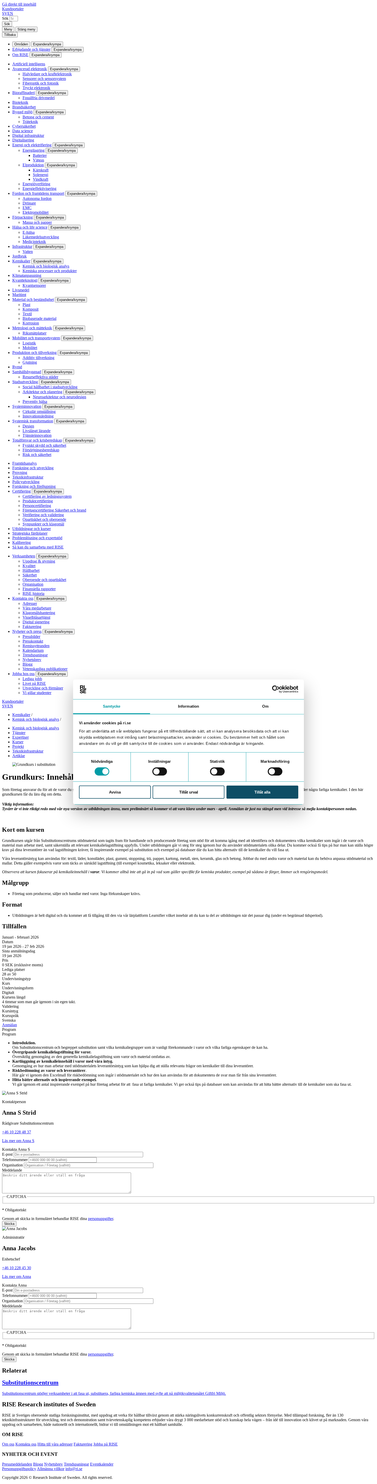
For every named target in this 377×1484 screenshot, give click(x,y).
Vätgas (38, 160)
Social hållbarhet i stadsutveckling (50, 387)
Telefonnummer (15, 1159)
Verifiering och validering (43, 515)
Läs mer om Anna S (18, 1141)
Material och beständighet (33, 299)
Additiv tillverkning (38, 357)
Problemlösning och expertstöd (37, 538)
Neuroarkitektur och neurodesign (59, 397)
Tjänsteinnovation (37, 435)
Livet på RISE (34, 683)
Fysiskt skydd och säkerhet (44, 445)
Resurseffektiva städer (40, 377)
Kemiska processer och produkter (50, 271)
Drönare (29, 203)
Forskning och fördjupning (34, 486)
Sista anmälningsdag (18, 951)
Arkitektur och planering (42, 392)
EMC (27, 208)
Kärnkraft (40, 170)
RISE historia (33, 593)
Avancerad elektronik (29, 69)
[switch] (159, 771)
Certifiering (21, 491)
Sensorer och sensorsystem (44, 78)
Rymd (17, 367)
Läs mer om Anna (16, 1276)
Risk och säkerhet (37, 454)
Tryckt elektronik (36, 88)
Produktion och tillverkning (34, 352)
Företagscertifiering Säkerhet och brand (54, 510)
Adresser (30, 603)
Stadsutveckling (25, 382)
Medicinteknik (34, 241)
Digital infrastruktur (28, 135)
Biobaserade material (39, 318)
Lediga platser (13, 969)
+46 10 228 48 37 (16, 1132)
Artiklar (18, 756)
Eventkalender (101, 1464)
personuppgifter (100, 1218)
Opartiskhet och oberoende (44, 519)
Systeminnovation (26, 406)
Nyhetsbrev (32, 659)
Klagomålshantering (39, 613)
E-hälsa (29, 232)
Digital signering (36, 622)
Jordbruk (19, 256)
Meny (8, 29)
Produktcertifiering (38, 501)
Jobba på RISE (105, 1444)
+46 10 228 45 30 (16, 1268)
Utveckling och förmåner (43, 688)
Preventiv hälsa (35, 401)
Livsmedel (20, 290)
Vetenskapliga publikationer (45, 669)
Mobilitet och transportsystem (36, 338)
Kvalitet (29, 566)
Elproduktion (33, 165)
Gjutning (30, 362)
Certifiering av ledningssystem (47, 496)
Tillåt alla (262, 792)
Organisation (33, 584)
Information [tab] (188, 706)
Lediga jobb (32, 679)
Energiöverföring (36, 184)
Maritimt (19, 294)
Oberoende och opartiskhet (44, 579)
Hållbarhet (31, 570)
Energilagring (34, 150)
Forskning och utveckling (33, 468)
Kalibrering (21, 542)
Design (28, 426)
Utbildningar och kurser (31, 528)
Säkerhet (30, 575)
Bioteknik (20, 102)
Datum (7, 942)
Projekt (18, 746)
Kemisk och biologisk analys (46, 266)
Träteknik (30, 121)
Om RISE (20, 55)
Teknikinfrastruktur (27, 477)
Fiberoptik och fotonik (41, 83)
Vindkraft (40, 179)
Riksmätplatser (34, 333)
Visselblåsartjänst (36, 617)
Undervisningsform (17, 988)
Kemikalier (21, 261)
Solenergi (40, 174)
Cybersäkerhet (24, 126)
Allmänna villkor (50, 1469)
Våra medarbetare (37, 608)
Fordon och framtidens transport (38, 193)
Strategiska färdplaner (29, 533)
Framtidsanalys (24, 463)
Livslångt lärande (37, 431)
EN (10, 13)
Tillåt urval (188, 792)
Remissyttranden (36, 646)
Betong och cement (38, 117)
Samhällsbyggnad (26, 372)
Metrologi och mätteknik (32, 328)
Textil (27, 314)
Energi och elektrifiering (32, 145)
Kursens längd (13, 997)
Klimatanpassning (26, 275)
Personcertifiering (37, 505)
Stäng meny (26, 29)
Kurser (17, 742)
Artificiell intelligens (28, 64)
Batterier (40, 155)
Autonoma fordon (37, 198)
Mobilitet (30, 347)
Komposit (30, 309)
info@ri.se (73, 1469)
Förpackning (22, 217)
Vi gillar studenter (37, 692)
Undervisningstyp (16, 979)
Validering (10, 1006)
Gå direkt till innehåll (19, 4)
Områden (21, 44)
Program (9, 1029)
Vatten (28, 251)
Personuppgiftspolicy (19, 1469)
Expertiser (20, 737)
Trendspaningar (35, 655)
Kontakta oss (22, 598)
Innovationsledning (38, 416)
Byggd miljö (22, 112)
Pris (5, 960)
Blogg (28, 664)
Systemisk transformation (32, 421)
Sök (5, 18)
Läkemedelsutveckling (41, 237)
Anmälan (9, 1025)
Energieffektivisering (39, 188)
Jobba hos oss (23, 674)
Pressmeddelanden (17, 1464)
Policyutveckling (25, 482)
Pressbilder (31, 636)
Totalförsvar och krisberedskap (37, 440)
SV (4, 13)
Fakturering (32, 626)
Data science (22, 131)
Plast (26, 304)
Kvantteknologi (24, 280)
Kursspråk (10, 1015)
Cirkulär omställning (39, 411)
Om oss (8, 1444)
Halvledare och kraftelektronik (47, 74)
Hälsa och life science (29, 227)
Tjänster (18, 732)
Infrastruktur (22, 246)
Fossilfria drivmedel (39, 98)
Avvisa (115, 792)
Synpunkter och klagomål (43, 524)
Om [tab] (265, 706)
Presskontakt (33, 641)
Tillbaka (10, 35)
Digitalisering (23, 140)
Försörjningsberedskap (41, 450)
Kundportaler (13, 9)
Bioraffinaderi (23, 92)
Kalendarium (33, 650)
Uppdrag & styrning (39, 561)
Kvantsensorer (34, 285)
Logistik (29, 343)
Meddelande (12, 1170)
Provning (19, 472)
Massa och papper (37, 222)
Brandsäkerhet (24, 107)
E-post (7, 1154)
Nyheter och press (27, 631)
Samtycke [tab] (112, 706)
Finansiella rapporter (39, 589)
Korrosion (31, 323)
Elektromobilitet (35, 212)
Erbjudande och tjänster (31, 49)
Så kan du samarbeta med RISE (38, 547)
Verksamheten (23, 556)
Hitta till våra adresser (55, 1444)
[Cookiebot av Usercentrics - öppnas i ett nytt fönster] (275, 689)
